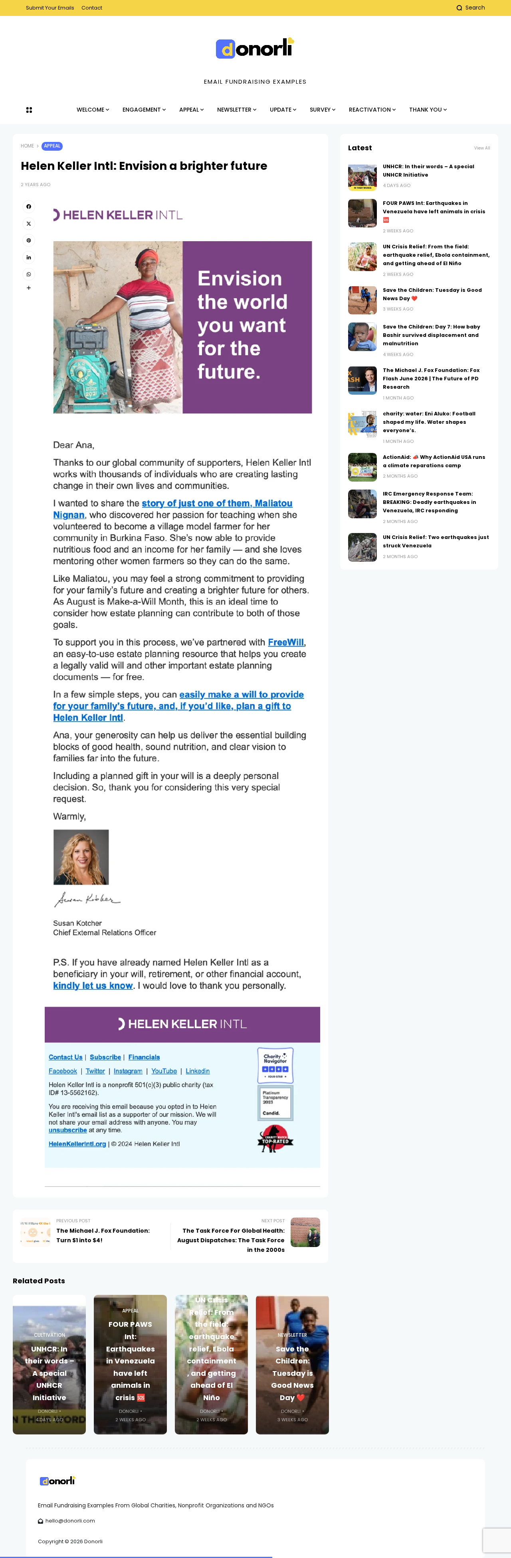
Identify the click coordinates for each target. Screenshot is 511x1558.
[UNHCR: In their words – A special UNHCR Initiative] (362, 176)
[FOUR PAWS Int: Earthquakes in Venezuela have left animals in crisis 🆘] (362, 213)
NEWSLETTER (292, 1335)
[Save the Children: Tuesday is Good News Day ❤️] (362, 300)
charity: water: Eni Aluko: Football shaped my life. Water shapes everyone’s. (429, 422)
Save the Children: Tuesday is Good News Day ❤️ (292, 1373)
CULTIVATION (49, 1335)
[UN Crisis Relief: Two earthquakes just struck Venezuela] (362, 547)
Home (27, 146)
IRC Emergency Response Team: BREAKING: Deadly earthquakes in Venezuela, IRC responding (429, 502)
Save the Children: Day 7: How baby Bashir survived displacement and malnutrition (431, 335)
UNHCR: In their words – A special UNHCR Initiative (49, 1373)
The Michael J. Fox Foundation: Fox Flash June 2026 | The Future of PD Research (431, 379)
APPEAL (52, 146)
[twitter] (28, 223)
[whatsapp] (28, 274)
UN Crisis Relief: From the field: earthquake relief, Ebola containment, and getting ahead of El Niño (211, 1349)
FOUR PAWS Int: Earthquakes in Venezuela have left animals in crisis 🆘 (130, 1361)
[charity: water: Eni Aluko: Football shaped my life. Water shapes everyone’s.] (362, 423)
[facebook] (28, 206)
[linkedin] (28, 257)
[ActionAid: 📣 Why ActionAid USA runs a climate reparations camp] (362, 467)
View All (482, 148)
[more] (29, 288)
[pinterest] (28, 240)
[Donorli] (255, 49)
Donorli (47, 1411)
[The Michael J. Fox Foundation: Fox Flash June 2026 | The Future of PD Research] (362, 380)
